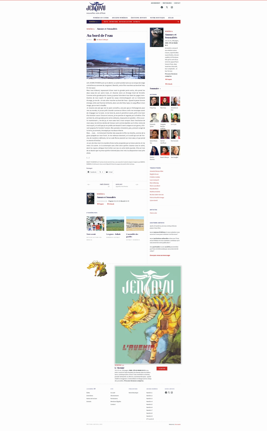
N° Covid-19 (150, 419)
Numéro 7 (149, 410)
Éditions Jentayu (139, 18)
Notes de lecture (125, 21)
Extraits (136, 21)
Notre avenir (91, 234)
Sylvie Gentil (153, 200)
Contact (177, 3)
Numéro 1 (149, 393)
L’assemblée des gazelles (132, 235)
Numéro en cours (101, 18)
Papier (101, 204)
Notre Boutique (133, 393)
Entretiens (113, 21)
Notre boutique (157, 18)
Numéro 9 (149, 416)
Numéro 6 (149, 407)
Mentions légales (116, 401)
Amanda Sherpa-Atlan (156, 171)
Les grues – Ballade (113, 234)
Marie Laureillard (155, 186)
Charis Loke (153, 213)
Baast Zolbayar (103, 40)
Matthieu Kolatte (155, 192)
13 (104, 185)
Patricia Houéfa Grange (157, 197)
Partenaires (167, 3)
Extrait (117, 237)
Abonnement (155, 3)
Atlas (171, 18)
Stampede (177, 424)
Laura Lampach (154, 180)
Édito (106, 21)
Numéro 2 (149, 396)
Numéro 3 (149, 398)
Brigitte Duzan (154, 174)
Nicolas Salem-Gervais (157, 195)
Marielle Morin (154, 189)
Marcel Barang (154, 183)
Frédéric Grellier (155, 177)
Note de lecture (93, 237)
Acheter (162, 368)
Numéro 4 (149, 401)
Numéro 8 (109, 237)
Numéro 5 (149, 404)
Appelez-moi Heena (122, 185)
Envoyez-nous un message (160, 255)
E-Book (111, 204)
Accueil (113, 393)
